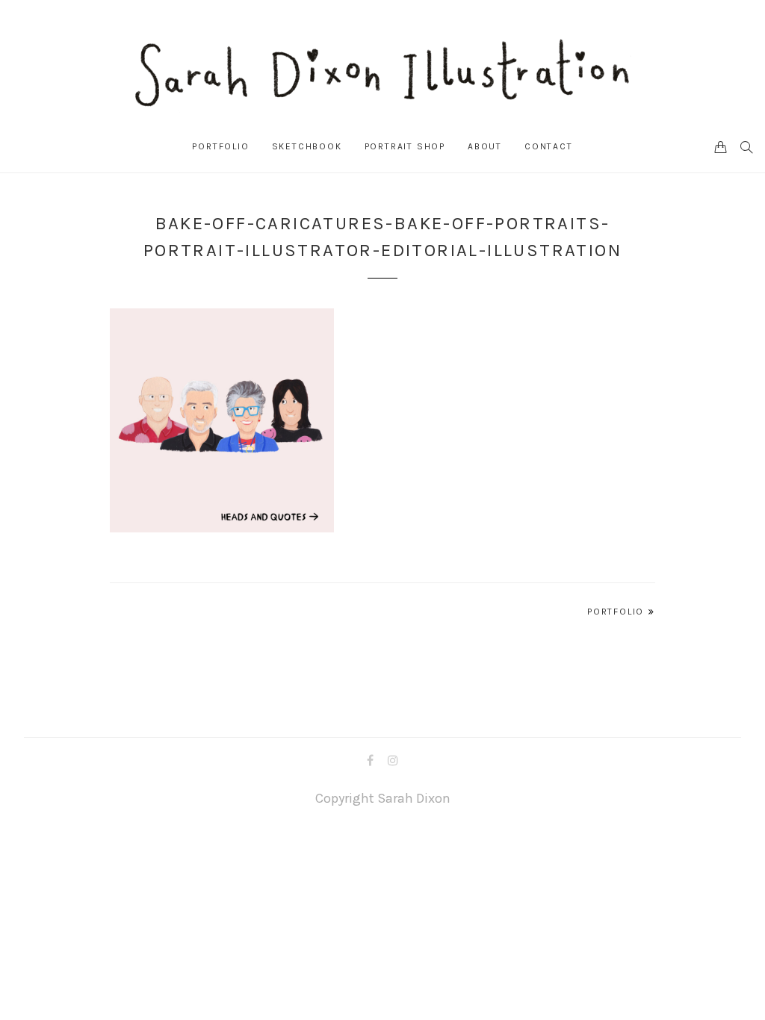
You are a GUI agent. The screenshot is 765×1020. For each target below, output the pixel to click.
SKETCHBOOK (307, 146)
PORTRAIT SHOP (405, 146)
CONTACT (548, 146)
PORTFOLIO (220, 146)
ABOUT (485, 146)
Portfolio (615, 611)
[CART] (721, 146)
